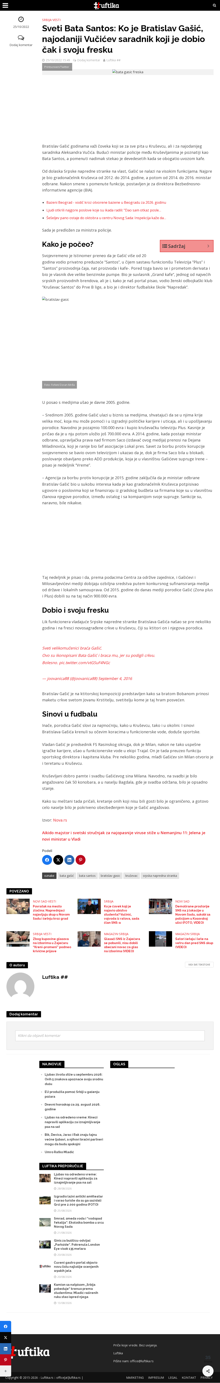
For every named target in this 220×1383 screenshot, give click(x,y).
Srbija (47, 20)
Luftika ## (113, 60)
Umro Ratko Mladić (59, 1152)
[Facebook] (47, 860)
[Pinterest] (81, 860)
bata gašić (67, 876)
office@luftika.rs (142, 1361)
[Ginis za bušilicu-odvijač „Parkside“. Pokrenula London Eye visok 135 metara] (45, 1244)
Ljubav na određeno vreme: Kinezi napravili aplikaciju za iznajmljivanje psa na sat (72, 1122)
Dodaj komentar (20, 45)
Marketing (135, 1378)
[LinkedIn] (69, 860)
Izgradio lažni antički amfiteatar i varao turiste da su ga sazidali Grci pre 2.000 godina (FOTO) (78, 1200)
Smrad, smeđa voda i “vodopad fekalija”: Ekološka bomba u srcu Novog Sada (79, 1222)
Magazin (111, 934)
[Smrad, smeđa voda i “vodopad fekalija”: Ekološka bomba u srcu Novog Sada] (45, 1222)
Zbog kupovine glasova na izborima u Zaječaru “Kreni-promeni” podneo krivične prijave (52, 945)
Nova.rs (60, 820)
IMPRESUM (156, 1378)
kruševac (131, 876)
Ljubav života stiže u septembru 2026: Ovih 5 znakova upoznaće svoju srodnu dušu (74, 1079)
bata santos (87, 876)
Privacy (206, 1378)
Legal (172, 1378)
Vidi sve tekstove (199, 964)
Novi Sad (40, 901)
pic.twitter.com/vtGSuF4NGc (84, 662)
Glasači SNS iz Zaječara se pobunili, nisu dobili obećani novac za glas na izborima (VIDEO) (122, 945)
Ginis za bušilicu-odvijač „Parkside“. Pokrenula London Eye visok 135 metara (77, 1244)
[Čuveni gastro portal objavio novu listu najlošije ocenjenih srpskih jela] (45, 1266)
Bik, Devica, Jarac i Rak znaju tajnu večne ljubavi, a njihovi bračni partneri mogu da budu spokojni (74, 1139)
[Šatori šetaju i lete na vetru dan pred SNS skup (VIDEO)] (160, 938)
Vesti (57, 20)
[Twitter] (58, 860)
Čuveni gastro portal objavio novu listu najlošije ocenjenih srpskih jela (76, 1266)
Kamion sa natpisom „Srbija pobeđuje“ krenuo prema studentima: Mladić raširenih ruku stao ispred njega (76, 1291)
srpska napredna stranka (160, 876)
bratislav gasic (110, 876)
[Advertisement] (128, 111)
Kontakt (189, 1378)
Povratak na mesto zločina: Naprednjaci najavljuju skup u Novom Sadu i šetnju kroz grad (51, 912)
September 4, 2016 (115, 678)
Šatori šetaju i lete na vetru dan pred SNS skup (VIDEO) (194, 943)
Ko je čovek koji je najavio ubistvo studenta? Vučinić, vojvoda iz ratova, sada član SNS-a (121, 914)
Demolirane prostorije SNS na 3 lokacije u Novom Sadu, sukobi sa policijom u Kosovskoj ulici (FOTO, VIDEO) (192, 914)
